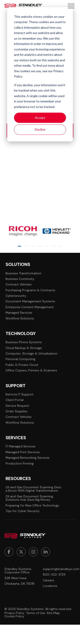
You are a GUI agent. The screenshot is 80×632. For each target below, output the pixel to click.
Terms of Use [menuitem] (35, 613)
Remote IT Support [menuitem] (20, 394)
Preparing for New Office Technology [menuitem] (32, 505)
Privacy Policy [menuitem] (14, 613)
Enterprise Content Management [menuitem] (30, 307)
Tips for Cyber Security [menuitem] (23, 511)
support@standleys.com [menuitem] (59, 569)
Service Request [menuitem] (17, 405)
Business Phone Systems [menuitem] (24, 342)
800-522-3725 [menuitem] (54, 574)
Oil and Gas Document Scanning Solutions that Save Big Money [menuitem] (29, 498)
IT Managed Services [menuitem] (21, 446)
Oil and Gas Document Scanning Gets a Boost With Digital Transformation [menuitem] (33, 489)
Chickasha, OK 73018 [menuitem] (19, 583)
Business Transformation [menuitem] (23, 273)
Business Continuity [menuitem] (20, 279)
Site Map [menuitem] (53, 613)
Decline (40, 129)
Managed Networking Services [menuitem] (28, 457)
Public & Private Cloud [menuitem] (22, 365)
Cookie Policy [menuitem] (14, 616)
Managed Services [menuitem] (19, 312)
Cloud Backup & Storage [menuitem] (24, 348)
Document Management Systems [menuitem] (30, 301)
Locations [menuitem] (50, 586)
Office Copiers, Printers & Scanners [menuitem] (31, 370)
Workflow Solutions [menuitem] (20, 318)
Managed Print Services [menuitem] (23, 452)
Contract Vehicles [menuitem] (19, 284)
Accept (40, 118)
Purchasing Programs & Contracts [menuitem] (30, 290)
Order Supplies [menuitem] (16, 411)
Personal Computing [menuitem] (20, 359)
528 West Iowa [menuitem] (15, 578)
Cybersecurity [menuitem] (16, 295)
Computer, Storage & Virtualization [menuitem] (31, 353)
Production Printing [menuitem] (20, 463)
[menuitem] (8, 551)
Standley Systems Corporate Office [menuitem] (17, 570)
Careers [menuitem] (48, 580)
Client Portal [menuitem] (15, 400)
